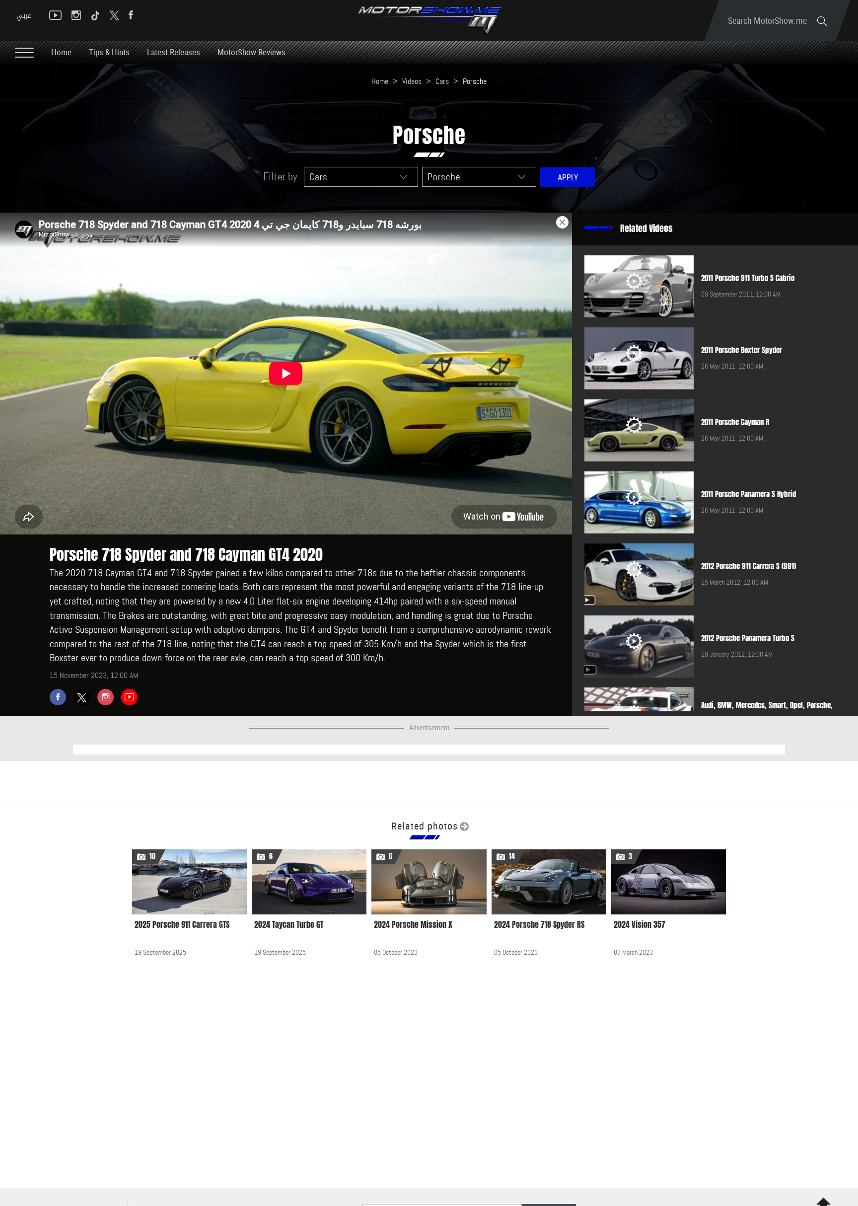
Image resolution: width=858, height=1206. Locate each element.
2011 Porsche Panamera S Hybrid (748, 494)
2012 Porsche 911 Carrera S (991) (748, 566)
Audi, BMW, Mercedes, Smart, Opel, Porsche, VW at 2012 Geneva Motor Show (767, 710)
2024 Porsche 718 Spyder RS (539, 924)
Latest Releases (173, 52)
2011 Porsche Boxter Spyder (741, 350)
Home (61, 52)
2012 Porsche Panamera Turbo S (747, 638)
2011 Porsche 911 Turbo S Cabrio (747, 278)
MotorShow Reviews (251, 52)
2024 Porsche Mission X (413, 924)
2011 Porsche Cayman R (735, 422)
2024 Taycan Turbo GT (288, 924)
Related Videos (646, 228)
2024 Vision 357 (639, 924)
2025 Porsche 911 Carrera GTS (182, 924)
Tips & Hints (109, 52)
